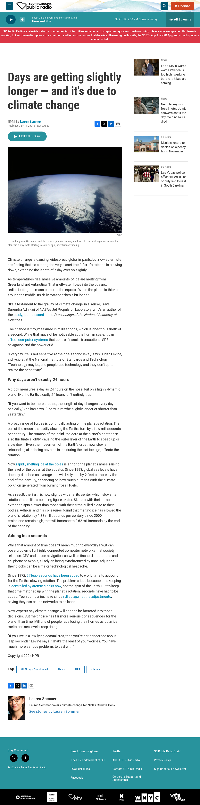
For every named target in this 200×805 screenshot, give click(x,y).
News (61, 669)
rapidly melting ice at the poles (39, 464)
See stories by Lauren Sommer (54, 711)
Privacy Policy (162, 760)
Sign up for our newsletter (170, 769)
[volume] (22, 19)
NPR (77, 669)
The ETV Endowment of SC (87, 760)
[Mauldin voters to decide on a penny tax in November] (146, 144)
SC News (166, 137)
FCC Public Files (80, 769)
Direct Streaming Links (85, 751)
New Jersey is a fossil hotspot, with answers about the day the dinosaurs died (174, 112)
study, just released (29, 315)
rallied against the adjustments (87, 596)
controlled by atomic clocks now (36, 586)
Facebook (77, 777)
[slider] (28, 19)
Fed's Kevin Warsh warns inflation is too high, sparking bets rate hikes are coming (174, 74)
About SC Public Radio (126, 760)
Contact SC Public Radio (127, 769)
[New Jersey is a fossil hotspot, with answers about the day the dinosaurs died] (146, 105)
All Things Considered (34, 669)
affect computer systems (28, 340)
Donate (184, 6)
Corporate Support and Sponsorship (126, 778)
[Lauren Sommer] (16, 708)
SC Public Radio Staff (167, 751)
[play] (11, 19)
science (95, 669)
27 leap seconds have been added (53, 575)
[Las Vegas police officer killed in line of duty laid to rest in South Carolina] (146, 173)
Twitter (116, 751)
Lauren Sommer (30, 122)
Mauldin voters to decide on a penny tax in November (173, 147)
